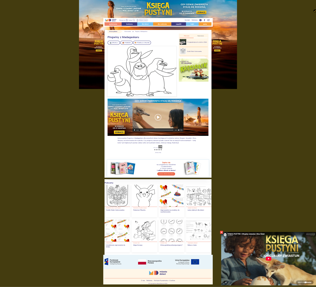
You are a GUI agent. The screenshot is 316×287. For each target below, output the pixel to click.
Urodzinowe (163, 208)
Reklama (194, 20)
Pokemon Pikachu (139, 210)
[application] (158, 117)
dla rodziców (162, 24)
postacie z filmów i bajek (140, 208)
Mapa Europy (137, 245)
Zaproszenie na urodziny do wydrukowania (169, 211)
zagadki (178, 24)
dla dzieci (145, 24)
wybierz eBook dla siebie (166, 174)
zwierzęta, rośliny (193, 243)
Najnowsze (201, 36)
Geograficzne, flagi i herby (113, 208)
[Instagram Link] (200, 20)
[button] (158, 117)
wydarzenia (113, 24)
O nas (143, 280)
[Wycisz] (179, 130)
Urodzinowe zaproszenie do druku (115, 246)
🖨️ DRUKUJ (114, 43)
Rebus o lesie (192, 245)
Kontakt (187, 20)
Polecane (186, 36)
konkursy (129, 24)
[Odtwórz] (134, 130)
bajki (192, 24)
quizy (205, 24)
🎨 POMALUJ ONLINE (142, 43)
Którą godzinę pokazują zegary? (171, 245)
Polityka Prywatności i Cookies (164, 280)
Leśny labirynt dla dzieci (196, 210)
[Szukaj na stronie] (132, 20)
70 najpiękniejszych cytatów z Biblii (197, 42)
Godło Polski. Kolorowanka (194, 51)
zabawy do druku (192, 208)
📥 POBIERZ (126, 43)
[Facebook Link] (204, 20)
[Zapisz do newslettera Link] (208, 20)
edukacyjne (136, 243)
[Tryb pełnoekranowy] (181, 130)
